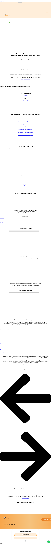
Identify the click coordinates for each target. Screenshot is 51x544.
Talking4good (2, 1)
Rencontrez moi (25, 61)
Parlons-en (1, 327)
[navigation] (25, 542)
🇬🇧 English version (25, 537)
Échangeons (25, 185)
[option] (25, 542)
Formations (2, 218)
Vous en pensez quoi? (25, 498)
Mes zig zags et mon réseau (25, 79)
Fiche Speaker (25, 184)
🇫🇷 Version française (25, 534)
